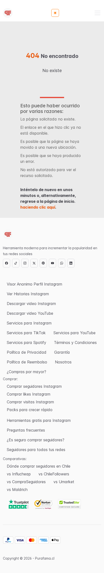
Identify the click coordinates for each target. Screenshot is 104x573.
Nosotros (63, 362)
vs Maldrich (17, 489)
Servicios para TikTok (26, 332)
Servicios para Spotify (26, 342)
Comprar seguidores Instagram (34, 386)
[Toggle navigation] (97, 13)
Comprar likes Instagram (28, 394)
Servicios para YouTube (74, 332)
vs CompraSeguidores (26, 481)
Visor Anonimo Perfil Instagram (34, 284)
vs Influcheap (19, 473)
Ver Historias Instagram (28, 293)
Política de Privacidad (26, 352)
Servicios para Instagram (29, 323)
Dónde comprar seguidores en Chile (38, 466)
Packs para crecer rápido (29, 409)
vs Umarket (63, 481)
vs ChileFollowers (53, 473)
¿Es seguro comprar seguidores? (35, 439)
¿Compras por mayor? (26, 371)
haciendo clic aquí (37, 207)
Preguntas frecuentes (26, 430)
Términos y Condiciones (75, 342)
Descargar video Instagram (31, 303)
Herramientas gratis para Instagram (39, 420)
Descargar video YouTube (30, 313)
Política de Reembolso (27, 362)
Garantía (62, 352)
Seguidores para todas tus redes (36, 449)
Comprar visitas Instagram (30, 401)
